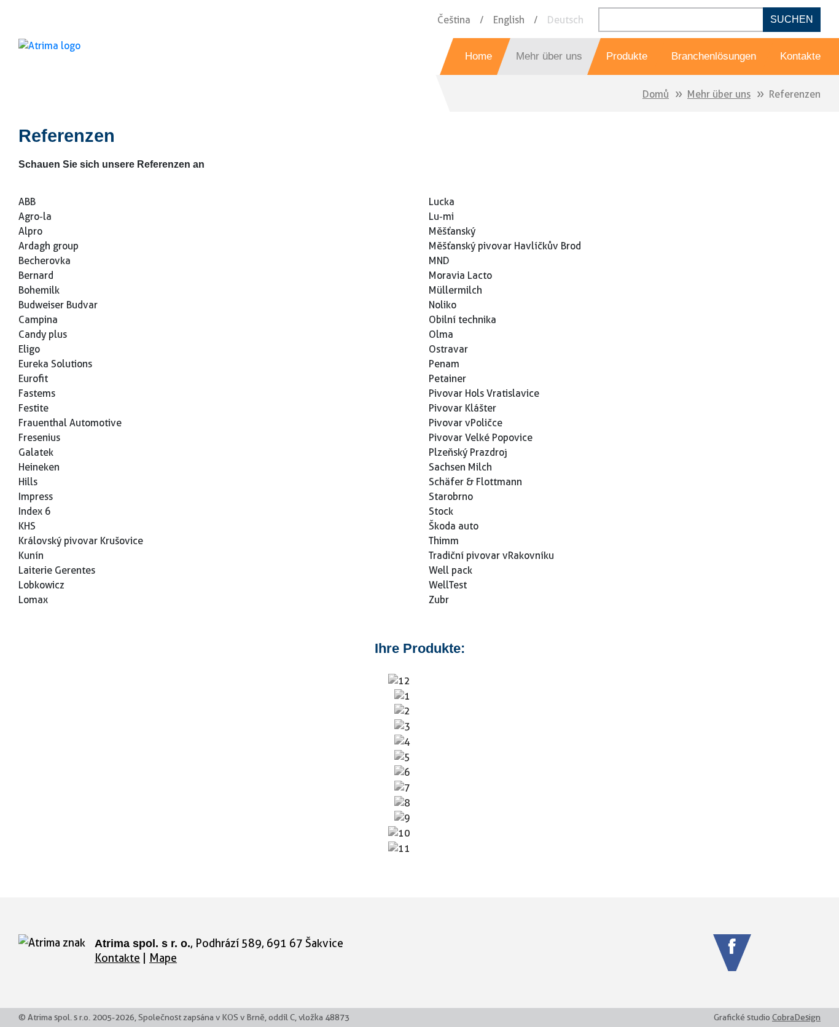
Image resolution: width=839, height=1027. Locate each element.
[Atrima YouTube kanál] (778, 952)
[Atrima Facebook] (732, 952)
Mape (163, 957)
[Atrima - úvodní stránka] (49, 56)
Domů (655, 94)
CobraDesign (796, 1017)
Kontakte (117, 957)
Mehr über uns (719, 94)
